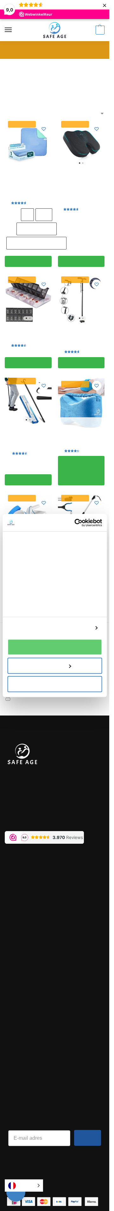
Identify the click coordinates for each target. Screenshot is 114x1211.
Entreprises (17, 1014)
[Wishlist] (43, 129)
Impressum (18, 927)
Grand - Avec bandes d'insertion (36, 243)
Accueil (11, 66)
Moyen (44, 214)
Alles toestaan (54, 647)
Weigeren (54, 684)
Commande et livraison (29, 867)
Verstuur (87, 1137)
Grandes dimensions (36, 228)
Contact (13, 910)
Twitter (12, 1049)
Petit (27, 214)
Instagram (16, 1058)
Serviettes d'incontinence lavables (28, 182)
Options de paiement (27, 963)
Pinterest (14, 1066)
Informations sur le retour (32, 893)
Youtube (13, 1075)
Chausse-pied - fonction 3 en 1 (28, 436)
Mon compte (18, 876)
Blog (9, 996)
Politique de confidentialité (34, 988)
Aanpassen (51, 665)
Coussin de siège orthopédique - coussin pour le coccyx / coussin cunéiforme (81, 185)
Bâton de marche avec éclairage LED (81, 335)
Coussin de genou (81, 437)
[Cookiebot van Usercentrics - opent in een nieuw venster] (76, 523)
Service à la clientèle (27, 884)
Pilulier (28, 331)
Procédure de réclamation (33, 919)
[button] (99, 30)
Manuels (14, 902)
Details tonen (75, 628)
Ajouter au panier (28, 261)
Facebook (15, 1041)
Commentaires (20, 1005)
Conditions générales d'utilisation (40, 954)
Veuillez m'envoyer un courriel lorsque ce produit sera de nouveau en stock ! (81, 470)
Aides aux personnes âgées (50, 66)
